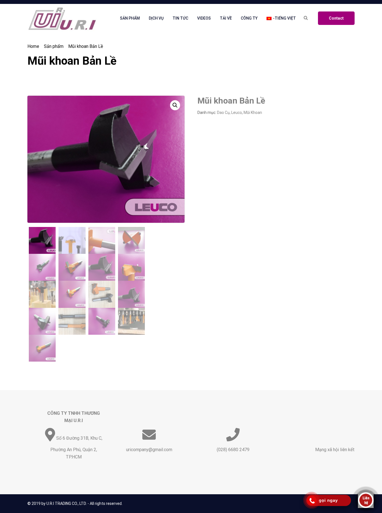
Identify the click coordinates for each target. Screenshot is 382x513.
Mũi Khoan (253, 112)
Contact (336, 18)
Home (33, 46)
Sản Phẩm (130, 18)
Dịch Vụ (156, 18)
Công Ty (249, 18)
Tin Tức (180, 18)
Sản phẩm (53, 46)
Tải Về (226, 18)
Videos (204, 18)
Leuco (236, 112)
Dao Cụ (223, 112)
